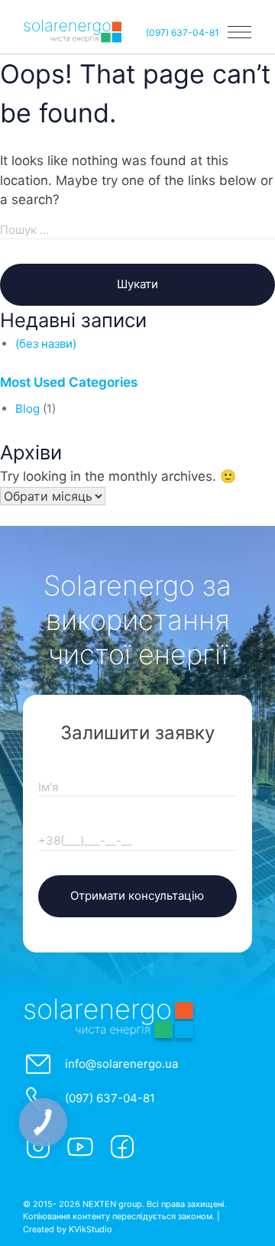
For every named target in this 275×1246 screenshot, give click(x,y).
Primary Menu (240, 32)
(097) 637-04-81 (182, 32)
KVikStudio (90, 1229)
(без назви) (45, 343)
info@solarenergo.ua (121, 1063)
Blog (27, 408)
